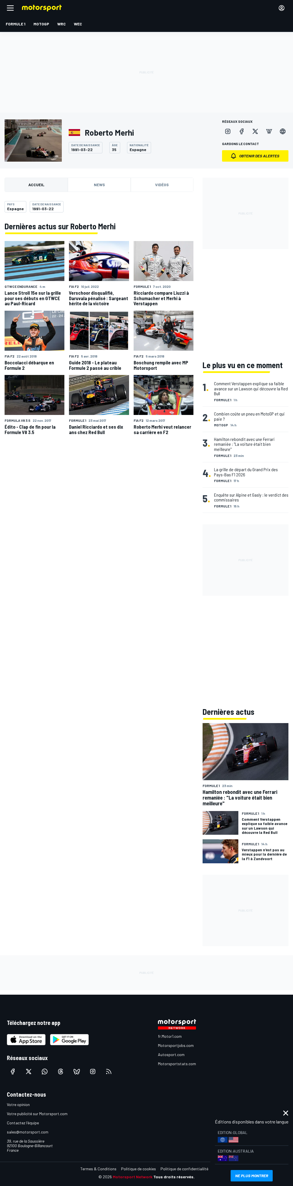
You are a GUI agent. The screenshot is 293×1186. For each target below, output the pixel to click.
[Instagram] (227, 131)
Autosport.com (171, 1054)
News (99, 184)
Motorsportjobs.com (176, 1045)
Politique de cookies (138, 1168)
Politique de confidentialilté (184, 1168)
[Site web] (282, 131)
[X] (255, 131)
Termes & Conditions (98, 1168)
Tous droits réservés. (174, 1176)
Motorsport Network (133, 1176)
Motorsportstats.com (177, 1063)
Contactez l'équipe (23, 1122)
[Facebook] (241, 131)
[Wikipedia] (269, 131)
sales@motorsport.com (27, 1131)
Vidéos (162, 184)
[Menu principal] (10, 8)
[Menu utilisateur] (281, 8)
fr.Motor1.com (170, 1036)
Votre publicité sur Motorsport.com (37, 1113)
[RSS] (108, 1071)
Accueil (36, 184)
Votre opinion (18, 1104)
